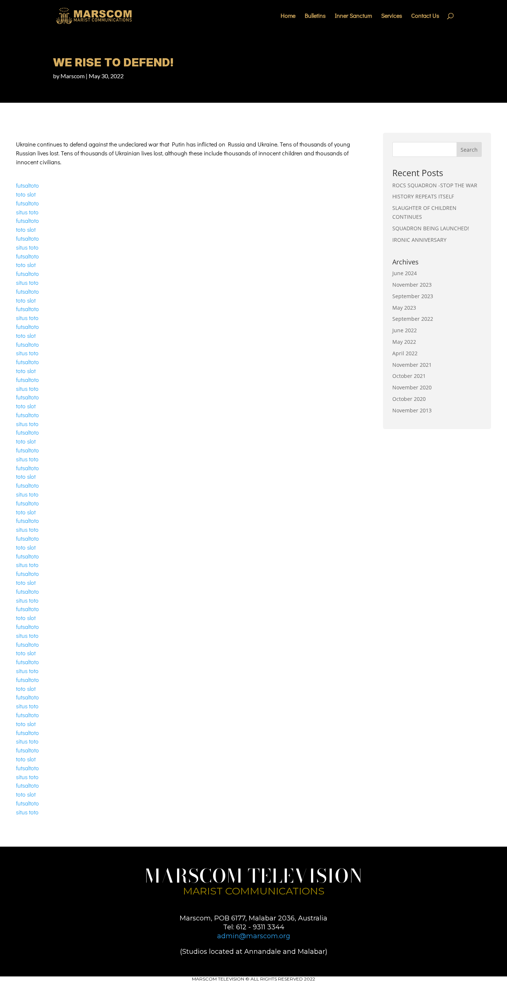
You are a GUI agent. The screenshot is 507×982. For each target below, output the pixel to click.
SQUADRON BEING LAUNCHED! (430, 228)
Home (288, 16)
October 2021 (409, 375)
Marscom (72, 75)
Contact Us (425, 16)
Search (469, 149)
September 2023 (412, 296)
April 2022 (405, 353)
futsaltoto (27, 185)
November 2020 (412, 387)
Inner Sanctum (353, 16)
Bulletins (315, 16)
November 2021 (412, 364)
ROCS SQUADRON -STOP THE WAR (434, 185)
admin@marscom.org (253, 936)
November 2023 (412, 284)
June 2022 (404, 330)
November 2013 (412, 410)
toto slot (26, 194)
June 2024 (404, 273)
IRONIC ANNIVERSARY (419, 239)
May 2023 (404, 307)
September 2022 (412, 318)
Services (391, 16)
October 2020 (409, 398)
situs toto (27, 212)
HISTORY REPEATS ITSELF (423, 196)
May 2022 (404, 341)
